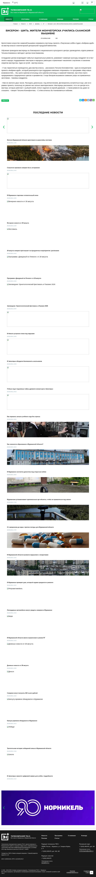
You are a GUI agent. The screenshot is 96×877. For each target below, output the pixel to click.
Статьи (90, 19)
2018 (30, 23)
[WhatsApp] (93, 100)
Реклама (76, 19)
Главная (15, 23)
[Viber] (91, 100)
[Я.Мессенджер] (80, 100)
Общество (5, 100)
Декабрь (37, 23)
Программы (25, 19)
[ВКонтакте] (83, 100)
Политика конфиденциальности (72, 871)
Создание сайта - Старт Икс (88, 871)
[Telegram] (88, 100)
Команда (60, 19)
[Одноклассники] (85, 100)
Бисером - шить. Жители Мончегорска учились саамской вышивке (65, 23)
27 (43, 23)
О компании (43, 19)
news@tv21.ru (45, 863)
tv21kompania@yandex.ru (86, 851)
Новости (9, 19)
